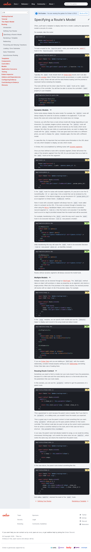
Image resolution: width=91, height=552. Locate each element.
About (51, 4)
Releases (24, 4)
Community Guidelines (39, 524)
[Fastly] (69, 548)
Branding (20, 524)
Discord (84, 521)
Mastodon (85, 524)
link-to (47, 207)
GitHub (84, 518)
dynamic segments (76, 147)
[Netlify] (54, 548)
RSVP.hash (66, 281)
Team (19, 515)
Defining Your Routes (44, 501)
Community (41, 4)
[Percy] (77, 548)
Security (20, 519)
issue (40, 532)
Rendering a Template (79, 501)
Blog (33, 4)
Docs (16, 4)
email (30, 532)
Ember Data (68, 75)
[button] (15, 12)
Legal (34, 519)
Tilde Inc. (19, 536)
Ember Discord (69, 532)
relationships (74, 364)
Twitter (84, 515)
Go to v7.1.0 (84, 13)
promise (43, 77)
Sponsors (35, 515)
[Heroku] (61, 548)
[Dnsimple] (84, 548)
